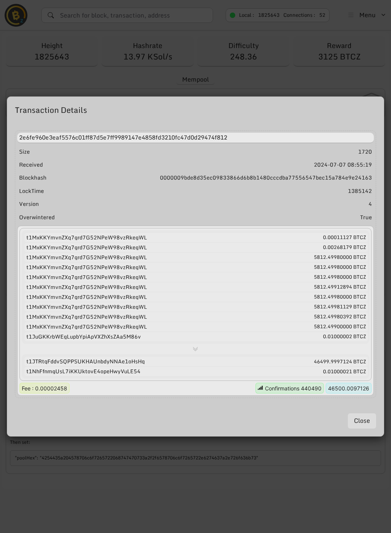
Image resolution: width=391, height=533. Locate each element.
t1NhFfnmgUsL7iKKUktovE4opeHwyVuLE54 (83, 371)
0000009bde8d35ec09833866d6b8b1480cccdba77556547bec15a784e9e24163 (266, 177)
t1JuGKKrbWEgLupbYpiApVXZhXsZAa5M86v (83, 336)
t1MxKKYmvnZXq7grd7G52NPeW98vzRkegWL (86, 237)
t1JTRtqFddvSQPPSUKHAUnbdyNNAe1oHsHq (85, 361)
